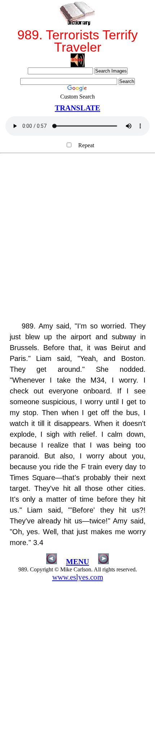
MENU (77, 561)
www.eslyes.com (77, 577)
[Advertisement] (77, 241)
